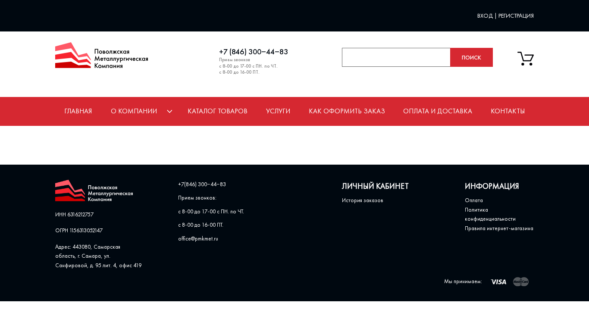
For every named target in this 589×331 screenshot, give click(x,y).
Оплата (474, 200)
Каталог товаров (218, 111)
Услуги (278, 111)
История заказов (362, 200)
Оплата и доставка (437, 111)
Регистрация (516, 15)
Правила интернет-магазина (499, 228)
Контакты (508, 111)
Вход (485, 15)
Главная (78, 111)
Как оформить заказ (347, 111)
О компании (134, 111)
